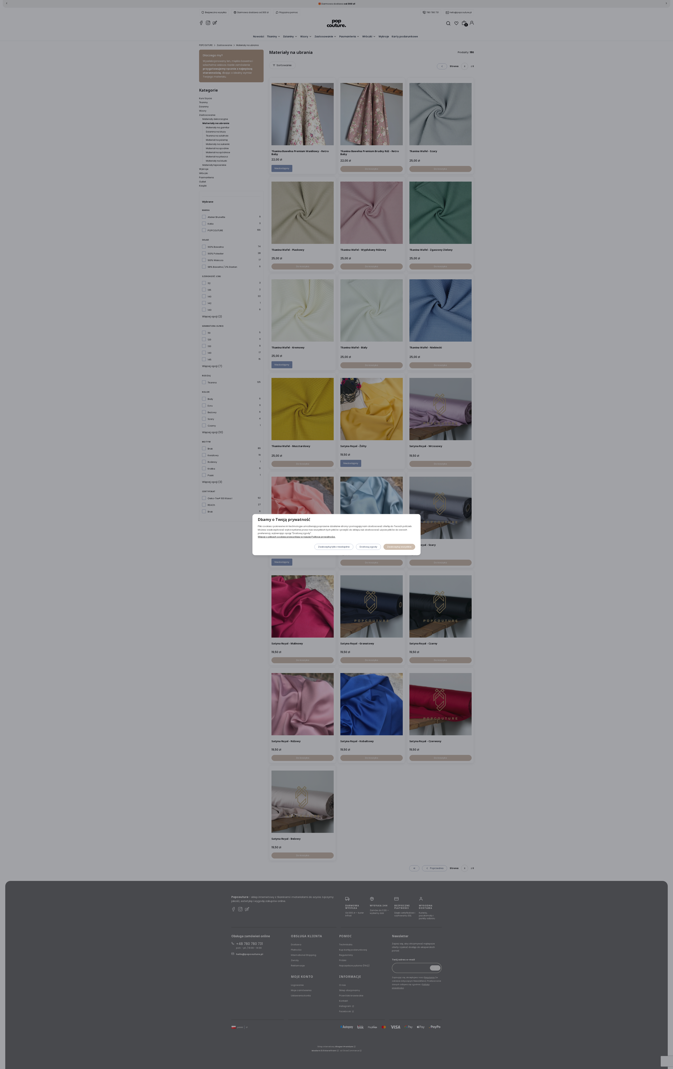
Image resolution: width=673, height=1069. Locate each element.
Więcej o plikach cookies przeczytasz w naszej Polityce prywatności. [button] (296, 536)
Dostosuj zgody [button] (368, 546)
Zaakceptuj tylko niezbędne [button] (334, 546)
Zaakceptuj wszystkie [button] (399, 546)
